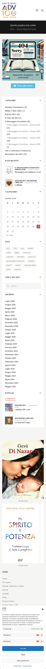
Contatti (5, 594)
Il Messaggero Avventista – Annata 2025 (23, 138)
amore (30, 248)
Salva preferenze (23, 661)
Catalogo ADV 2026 (22, 409)
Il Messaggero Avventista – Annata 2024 (23, 131)
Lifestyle (31, 257)
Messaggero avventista (15, 261)
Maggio (10, 308)
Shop (8, 269)
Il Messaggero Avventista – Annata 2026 (23, 144)
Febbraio (11, 319)
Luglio (10, 301)
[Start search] (42, 10)
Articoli (5, 590)
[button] (43, 609)
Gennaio (11, 347)
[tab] (10, 398)
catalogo (26, 253)
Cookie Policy (18, 666)
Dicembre (11, 323)
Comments (10, 399)
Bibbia (17, 253)
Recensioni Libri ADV (14, 154)
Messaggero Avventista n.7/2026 (28, 172)
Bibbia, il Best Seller (13, 111)
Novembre (11, 326)
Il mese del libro (11, 118)
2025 (15, 248)
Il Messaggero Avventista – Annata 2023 (23, 125)
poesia (17, 265)
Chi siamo (6, 582)
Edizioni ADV (10, 114)
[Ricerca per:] (23, 286)
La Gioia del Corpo (22, 422)
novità (8, 265)
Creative (9, 257)
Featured (20, 257)
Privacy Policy (27, 666)
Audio (8, 253)
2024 (8, 248)
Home (12, 29)
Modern (31, 261)
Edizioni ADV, (21, 181)
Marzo (10, 315)
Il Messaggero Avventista (15, 121)
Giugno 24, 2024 (21, 420)
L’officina (18, 185)
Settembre (11, 362)
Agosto (10, 365)
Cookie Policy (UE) (10, 605)
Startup (17, 269)
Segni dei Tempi (29, 265)
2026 (22, 248)
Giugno (10, 305)
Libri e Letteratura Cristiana (16, 151)
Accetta (23, 648)
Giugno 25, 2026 (32, 182)
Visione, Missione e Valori (13, 586)
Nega (23, 654)
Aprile (9, 312)
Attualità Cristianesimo (14, 107)
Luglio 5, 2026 (33, 169)
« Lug (10, 235)
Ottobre (10, 330)
